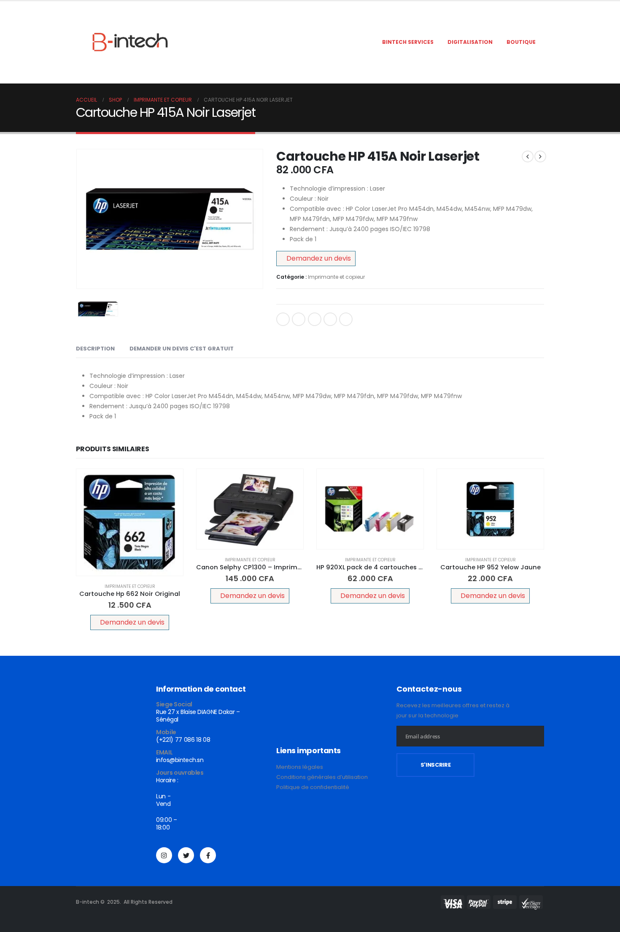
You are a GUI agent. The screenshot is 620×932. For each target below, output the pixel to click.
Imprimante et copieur (336, 276)
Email (346, 319)
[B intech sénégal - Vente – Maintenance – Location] (128, 42)
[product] (129, 522)
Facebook (283, 319)
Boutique (521, 42)
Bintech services (408, 42)
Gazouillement (298, 319)
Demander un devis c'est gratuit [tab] (181, 349)
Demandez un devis (318, 258)
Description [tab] (95, 349)
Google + (330, 319)
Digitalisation (470, 42)
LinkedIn (314, 319)
